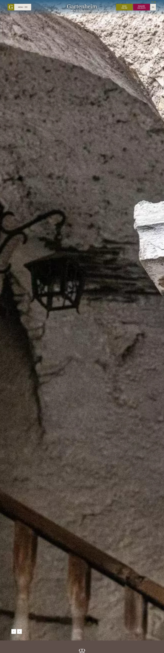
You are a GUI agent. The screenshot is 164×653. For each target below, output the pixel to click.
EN (153, 7)
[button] (13, 631)
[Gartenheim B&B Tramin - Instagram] (155, 2)
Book (124, 7)
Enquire (141, 7)
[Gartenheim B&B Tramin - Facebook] (152, 2)
